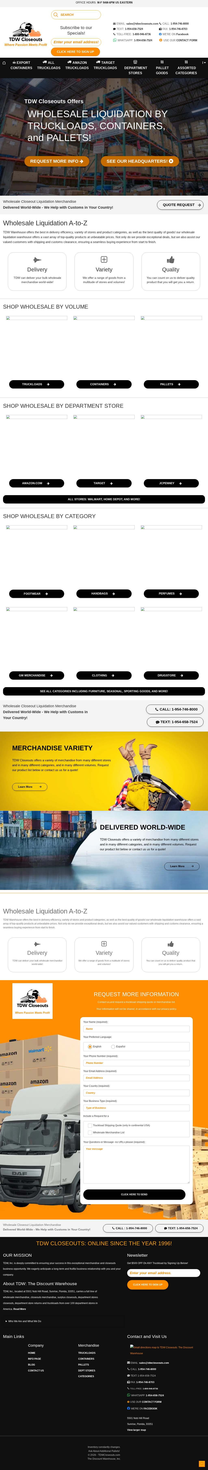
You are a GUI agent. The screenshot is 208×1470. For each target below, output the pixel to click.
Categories (86, 1376)
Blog (31, 1364)
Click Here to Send (134, 1194)
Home (31, 1353)
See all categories (104, 691)
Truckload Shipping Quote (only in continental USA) (121, 1125)
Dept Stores (86, 1370)
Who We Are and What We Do (24, 1321)
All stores (104, 499)
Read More (19, 1309)
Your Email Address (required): (100, 1071)
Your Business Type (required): (100, 1101)
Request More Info (55, 161)
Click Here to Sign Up (75, 51)
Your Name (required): (95, 1022)
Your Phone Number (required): (100, 1056)
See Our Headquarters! (138, 161)
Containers (86, 1358)
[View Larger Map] (166, 1353)
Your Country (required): (96, 1086)
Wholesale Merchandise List (108, 1132)
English (97, 1046)
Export (21, 65)
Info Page (34, 1358)
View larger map (136, 1430)
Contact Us (36, 1370)
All (49, 65)
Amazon (77, 65)
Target (105, 65)
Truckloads (86, 1353)
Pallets (83, 1364)
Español (120, 1046)
